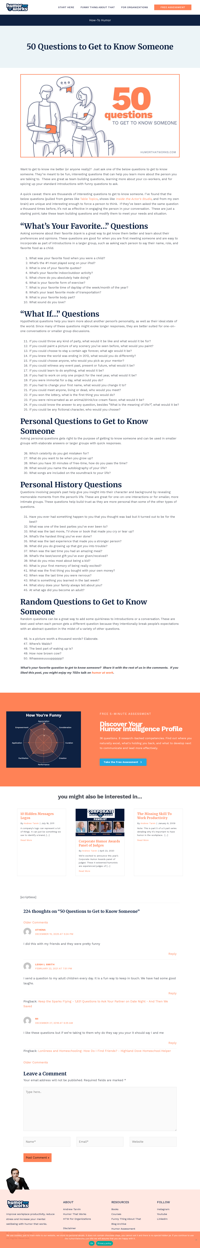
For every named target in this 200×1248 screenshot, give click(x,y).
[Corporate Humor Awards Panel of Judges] (100, 822)
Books (114, 1209)
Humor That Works (74, 1214)
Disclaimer (69, 1228)
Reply (172, 954)
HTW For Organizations (77, 1218)
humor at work (102, 672)
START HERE (66, 7)
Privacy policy (104, 1243)
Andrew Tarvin (72, 1209)
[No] (196, 1239)
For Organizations (134, 7)
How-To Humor (100, 20)
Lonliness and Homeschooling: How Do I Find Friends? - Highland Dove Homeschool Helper (104, 1051)
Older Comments (35, 922)
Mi (36, 1018)
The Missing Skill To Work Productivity (154, 816)
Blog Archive (118, 1223)
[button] (172, 7)
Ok (91, 1243)
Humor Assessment (123, 1228)
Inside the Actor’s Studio (134, 199)
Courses (116, 1214)
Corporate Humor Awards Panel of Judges (99, 843)
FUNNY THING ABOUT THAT (97, 7)
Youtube (162, 1214)
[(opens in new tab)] (18, 1180)
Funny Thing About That (126, 1218)
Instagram (163, 1209)
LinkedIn (162, 1218)
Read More (26, 840)
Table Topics (89, 199)
